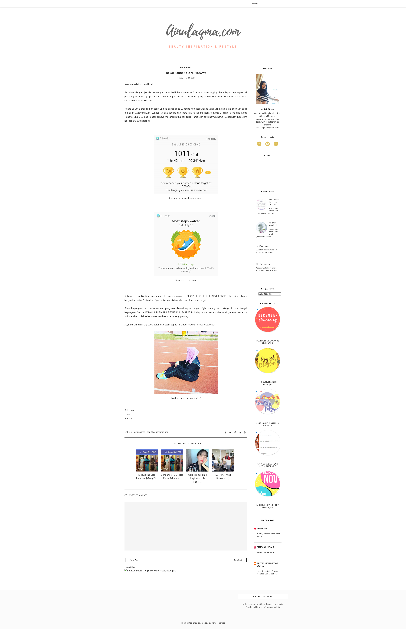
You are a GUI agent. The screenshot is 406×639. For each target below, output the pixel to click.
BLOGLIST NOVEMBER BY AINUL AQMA (267, 506)
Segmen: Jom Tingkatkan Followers (267, 424)
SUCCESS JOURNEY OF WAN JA (267, 564)
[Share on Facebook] (225, 432)
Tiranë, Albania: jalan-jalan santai (268, 534)
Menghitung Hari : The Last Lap (274, 202)
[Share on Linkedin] (240, 432)
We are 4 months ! (273, 224)
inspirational (162, 431)
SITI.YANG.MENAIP (265, 547)
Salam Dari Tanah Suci (266, 552)
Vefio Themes (218, 623)
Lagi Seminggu (262, 246)
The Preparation (263, 264)
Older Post (238, 560)
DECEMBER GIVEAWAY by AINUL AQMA (267, 342)
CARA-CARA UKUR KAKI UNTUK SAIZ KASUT (267, 465)
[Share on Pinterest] (235, 432)
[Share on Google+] (245, 432)
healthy (151, 431)
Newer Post (134, 560)
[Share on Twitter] (230, 432)
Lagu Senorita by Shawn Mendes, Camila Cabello (267, 572)
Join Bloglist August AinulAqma (267, 383)
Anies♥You (262, 528)
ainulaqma (186, 67)
